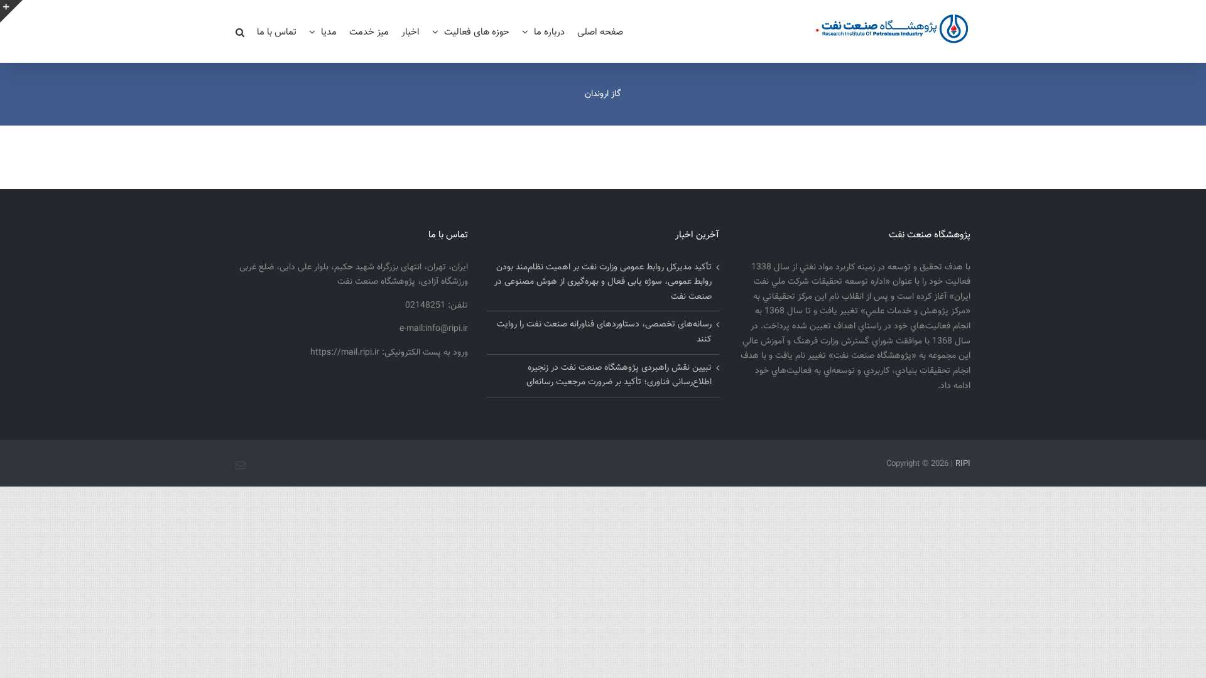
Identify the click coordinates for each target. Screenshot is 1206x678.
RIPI (962, 464)
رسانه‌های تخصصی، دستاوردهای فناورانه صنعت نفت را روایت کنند (604, 332)
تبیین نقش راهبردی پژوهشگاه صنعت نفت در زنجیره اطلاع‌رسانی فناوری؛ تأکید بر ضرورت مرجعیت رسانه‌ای (619, 375)
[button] (240, 31)
